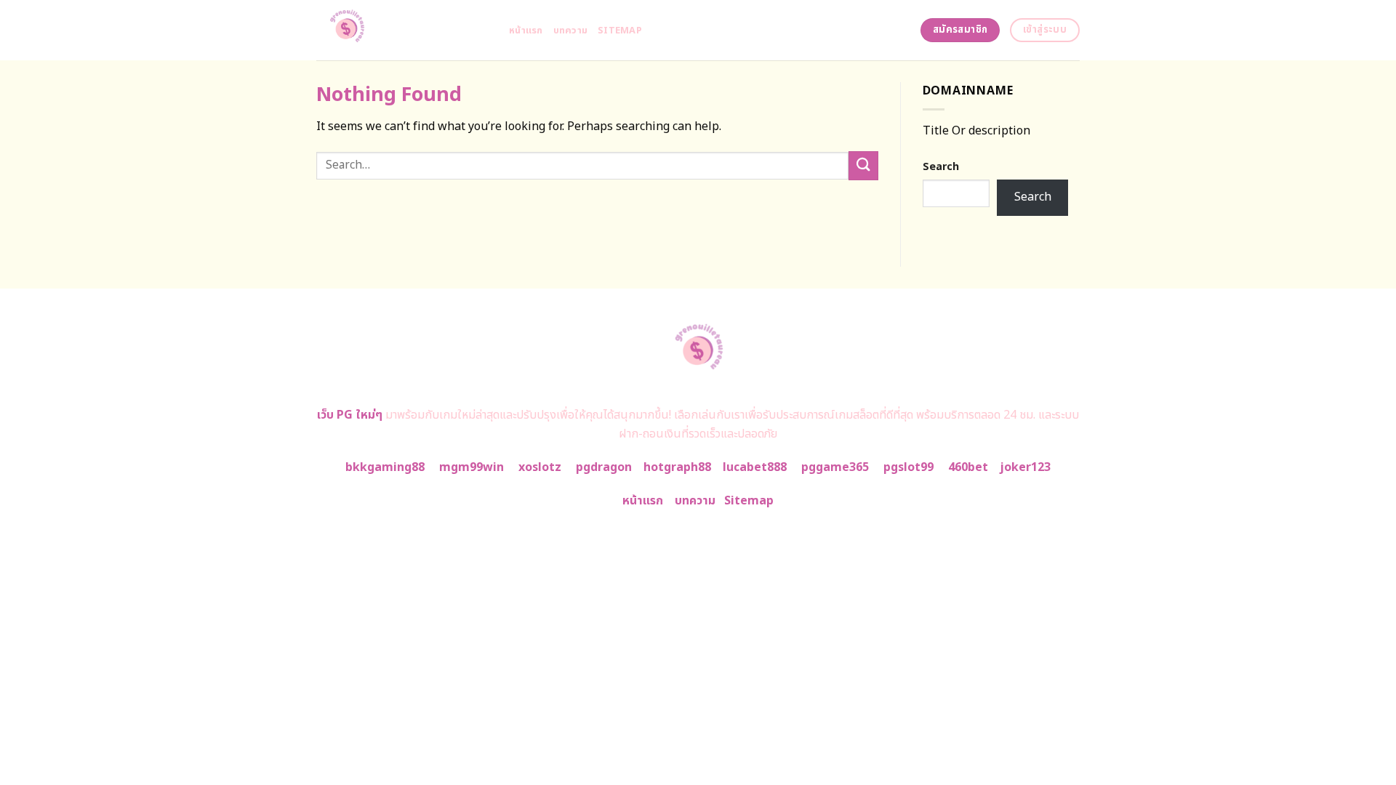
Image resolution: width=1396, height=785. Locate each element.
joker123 (1025, 467)
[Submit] (863, 165)
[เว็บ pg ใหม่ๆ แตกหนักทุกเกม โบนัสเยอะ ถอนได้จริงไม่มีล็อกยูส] (401, 30)
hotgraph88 (677, 467)
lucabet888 (755, 467)
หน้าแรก (526, 30)
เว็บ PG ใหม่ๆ (349, 415)
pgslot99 (908, 467)
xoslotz (539, 467)
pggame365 (835, 467)
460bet (968, 467)
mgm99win (471, 467)
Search (941, 166)
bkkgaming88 (385, 467)
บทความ (570, 30)
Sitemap (620, 30)
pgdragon (604, 467)
